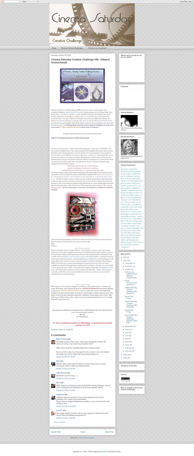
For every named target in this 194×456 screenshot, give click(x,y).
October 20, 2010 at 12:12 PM (66, 406)
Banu (58, 382)
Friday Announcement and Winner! (131, 282)
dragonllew (60, 394)
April (127, 342)
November (129, 266)
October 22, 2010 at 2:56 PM (65, 418)
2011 (125, 257)
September (129, 326)
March (127, 345)
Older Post (109, 432)
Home (54, 48)
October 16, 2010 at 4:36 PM (65, 369)
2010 (125, 260)
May (127, 339)
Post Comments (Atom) (87, 438)
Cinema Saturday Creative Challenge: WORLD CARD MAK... (131, 318)
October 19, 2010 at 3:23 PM (65, 390)
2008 (125, 358)
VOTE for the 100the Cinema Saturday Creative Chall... (131, 275)
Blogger (118, 451)
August (128, 329)
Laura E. (59, 410)
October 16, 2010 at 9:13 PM (65, 378)
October (128, 269)
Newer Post (56, 432)
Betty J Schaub (61, 339)
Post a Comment (59, 422)
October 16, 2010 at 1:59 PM (65, 357)
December (129, 263)
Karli (58, 361)
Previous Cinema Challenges (72, 48)
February (128, 348)
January (128, 351)
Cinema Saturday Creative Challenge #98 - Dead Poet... (131, 304)
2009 (125, 355)
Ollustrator (103, 451)
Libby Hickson (61, 373)
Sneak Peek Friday (129, 297)
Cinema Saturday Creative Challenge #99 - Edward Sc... (131, 290)
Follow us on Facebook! (97, 48)
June (127, 335)
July (126, 332)
